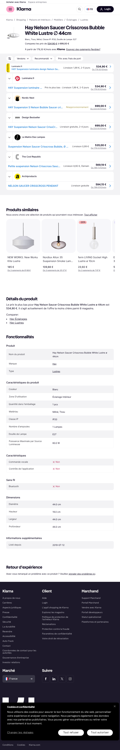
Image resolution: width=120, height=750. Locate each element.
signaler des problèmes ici (82, 573)
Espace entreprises (37, 2)
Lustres (56, 371)
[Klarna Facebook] (46, 679)
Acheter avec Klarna (16, 2)
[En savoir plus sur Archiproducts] (9, 176)
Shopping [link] (21, 20)
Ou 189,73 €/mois (98, 167)
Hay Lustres (17, 322)
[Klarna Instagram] (70, 679)
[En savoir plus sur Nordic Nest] (9, 98)
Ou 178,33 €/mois (98, 148)
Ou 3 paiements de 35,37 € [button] (55, 270)
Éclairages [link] (72, 20)
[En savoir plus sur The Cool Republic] (9, 157)
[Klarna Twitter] (62, 679)
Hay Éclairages (18, 318)
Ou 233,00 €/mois (98, 109)
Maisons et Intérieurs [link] (39, 20)
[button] (89, 9)
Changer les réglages (20, 732)
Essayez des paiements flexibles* (83, 49)
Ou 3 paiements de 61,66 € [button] (19, 270)
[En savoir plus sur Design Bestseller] (9, 118)
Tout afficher (90, 215)
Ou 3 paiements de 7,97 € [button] (89, 270)
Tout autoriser (100, 732)
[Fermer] (114, 706)
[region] (60, 721)
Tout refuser (71, 732)
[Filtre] (9, 58)
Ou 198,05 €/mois (98, 187)
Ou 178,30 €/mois (100, 69)
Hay (54, 364)
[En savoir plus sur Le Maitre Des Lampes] (9, 137)
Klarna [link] (9, 20)
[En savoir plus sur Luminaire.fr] (9, 78)
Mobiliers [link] (58, 20)
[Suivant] (109, 245)
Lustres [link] (84, 20)
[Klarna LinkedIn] (54, 679)
